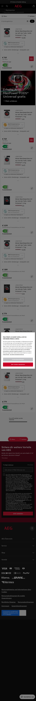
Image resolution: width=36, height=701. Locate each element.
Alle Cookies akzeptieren (18, 364)
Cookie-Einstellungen (18, 359)
